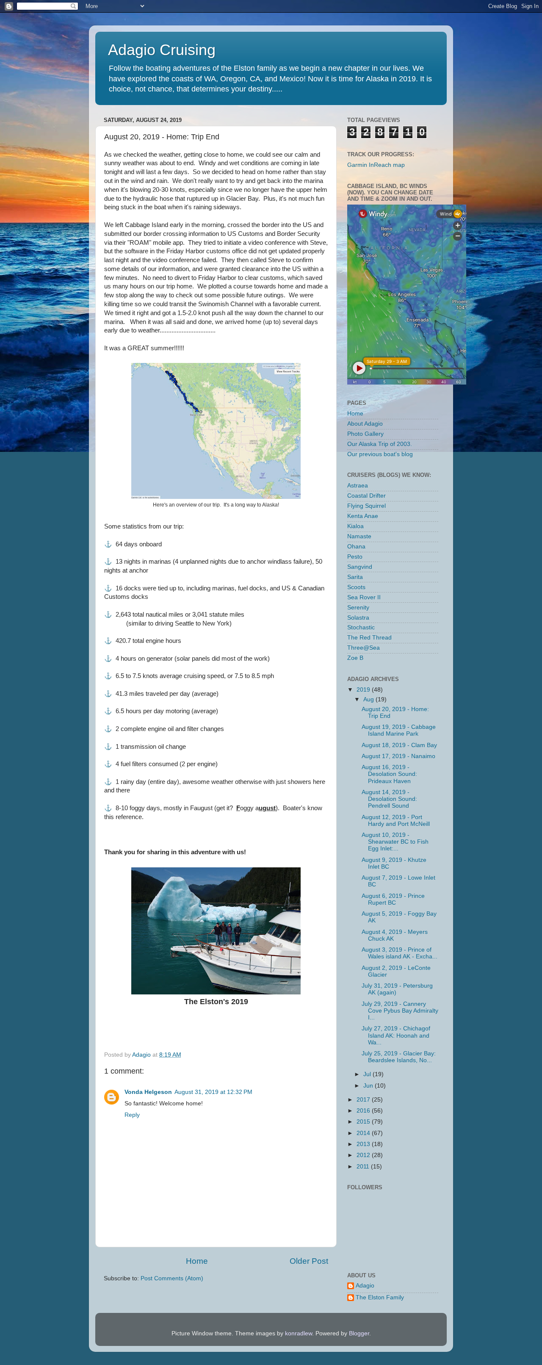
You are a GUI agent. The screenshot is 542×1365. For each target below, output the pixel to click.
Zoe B (355, 658)
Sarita (355, 577)
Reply (132, 1115)
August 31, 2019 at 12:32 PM (213, 1092)
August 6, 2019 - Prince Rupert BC (393, 899)
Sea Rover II (364, 597)
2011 (364, 1166)
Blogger (359, 1333)
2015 (364, 1122)
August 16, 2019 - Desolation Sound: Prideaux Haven (389, 774)
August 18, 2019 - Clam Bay (399, 745)
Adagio (365, 1285)
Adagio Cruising (162, 49)
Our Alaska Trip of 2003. (379, 444)
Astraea (357, 485)
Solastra (358, 618)
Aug (369, 699)
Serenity (358, 607)
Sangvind (359, 567)
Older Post (309, 1261)
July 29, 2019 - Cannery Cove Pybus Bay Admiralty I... (400, 1011)
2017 (364, 1099)
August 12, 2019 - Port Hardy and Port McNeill (396, 820)
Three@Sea (363, 648)
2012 (364, 1155)
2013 (364, 1144)
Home (197, 1261)
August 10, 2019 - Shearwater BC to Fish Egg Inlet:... (395, 842)
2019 (364, 690)
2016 (364, 1111)
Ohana (356, 546)
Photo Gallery (365, 434)
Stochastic (361, 627)
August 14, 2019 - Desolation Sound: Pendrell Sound (389, 799)
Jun (369, 1086)
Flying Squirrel (366, 506)
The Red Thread (369, 637)
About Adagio (365, 424)
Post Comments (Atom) (172, 1278)
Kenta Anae (362, 516)
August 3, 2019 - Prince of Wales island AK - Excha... (399, 953)
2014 (364, 1133)
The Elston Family (380, 1297)
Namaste (359, 536)
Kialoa (355, 526)
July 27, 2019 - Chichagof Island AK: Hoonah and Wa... (396, 1035)
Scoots (356, 587)
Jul (368, 1074)
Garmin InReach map (376, 165)
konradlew (298, 1333)
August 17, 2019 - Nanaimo (398, 756)
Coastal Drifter (366, 496)
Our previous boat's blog (380, 454)
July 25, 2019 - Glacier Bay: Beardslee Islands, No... (399, 1056)
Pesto (354, 557)
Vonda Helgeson (148, 1092)
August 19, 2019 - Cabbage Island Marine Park (399, 730)
